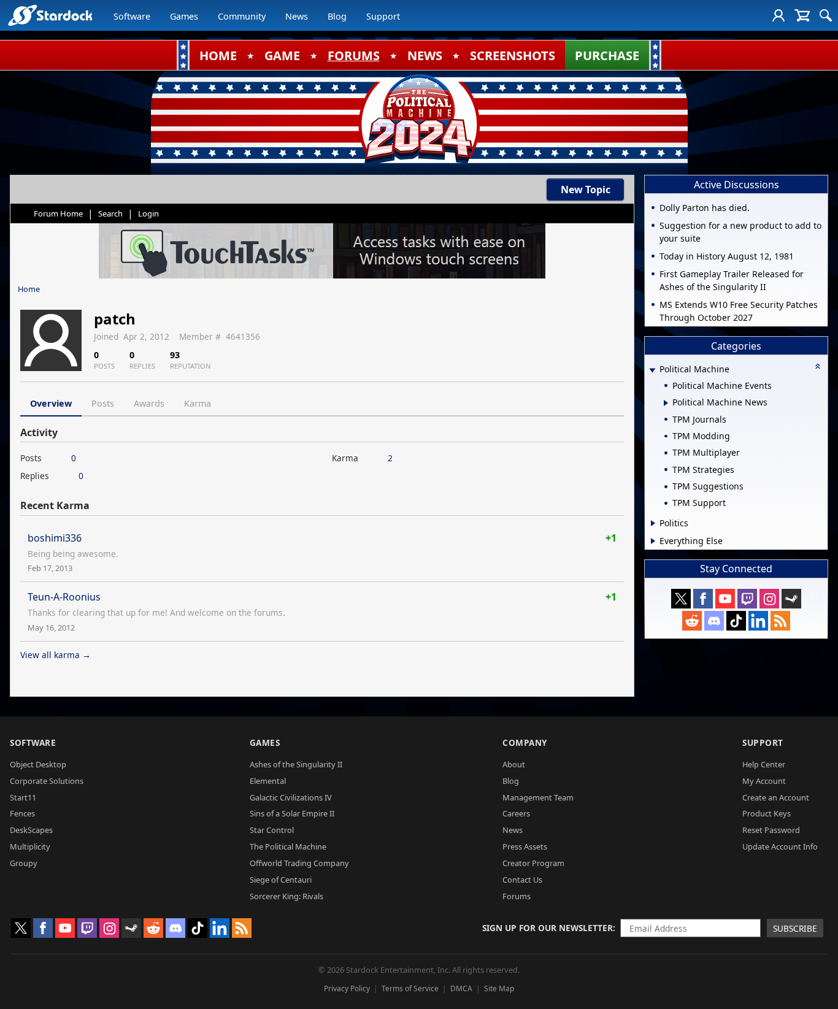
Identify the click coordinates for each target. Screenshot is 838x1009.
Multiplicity (30, 846)
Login (148, 213)
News (296, 16)
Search (110, 213)
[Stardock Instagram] (769, 599)
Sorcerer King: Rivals (286, 896)
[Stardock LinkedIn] (758, 621)
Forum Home (58, 213)
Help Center (763, 764)
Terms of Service (410, 988)
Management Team (538, 797)
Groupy (23, 863)
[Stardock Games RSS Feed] (780, 621)
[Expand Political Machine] (652, 370)
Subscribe (795, 928)
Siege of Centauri (281, 879)
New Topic (585, 189)
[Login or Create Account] (778, 15)
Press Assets (524, 846)
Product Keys (766, 813)
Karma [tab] (197, 403)
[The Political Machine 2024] (419, 119)
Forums (516, 896)
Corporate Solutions (46, 780)
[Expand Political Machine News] (666, 403)
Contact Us (522, 879)
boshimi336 (55, 538)
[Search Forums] (826, 15)
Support (383, 16)
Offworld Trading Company (299, 863)
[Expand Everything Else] (653, 541)
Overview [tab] (51, 403)
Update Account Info (780, 846)
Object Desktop (38, 764)
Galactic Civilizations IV (291, 797)
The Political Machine (288, 846)
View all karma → (55, 655)
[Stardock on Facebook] (703, 599)
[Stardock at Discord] (714, 621)
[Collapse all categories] (817, 366)
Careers (516, 813)
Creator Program (533, 863)
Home (29, 288)
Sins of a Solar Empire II (292, 813)
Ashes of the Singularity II (296, 764)
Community (242, 16)
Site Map (499, 988)
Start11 (23, 797)
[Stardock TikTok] (736, 621)
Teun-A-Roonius (64, 597)
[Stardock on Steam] (791, 599)
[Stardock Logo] (50, 15)
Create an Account (775, 797)
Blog (337, 16)
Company (524, 742)
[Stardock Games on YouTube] (725, 599)
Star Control (272, 829)
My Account (764, 780)
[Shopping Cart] (802, 15)
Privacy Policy (347, 988)
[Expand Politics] (653, 523)
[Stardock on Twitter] (681, 599)
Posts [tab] (102, 403)
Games (184, 16)
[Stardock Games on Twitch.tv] (747, 599)
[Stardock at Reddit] (692, 621)
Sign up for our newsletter (547, 928)
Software (131, 16)
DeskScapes (31, 829)
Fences (22, 813)
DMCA (461, 988)
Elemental (268, 780)
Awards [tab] (149, 403)
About (513, 764)
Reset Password (771, 829)
